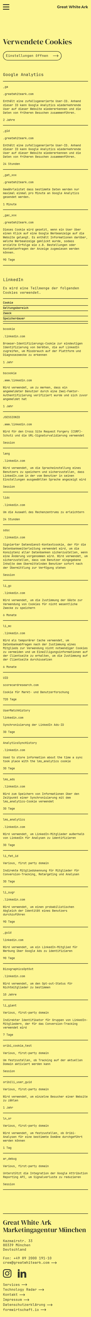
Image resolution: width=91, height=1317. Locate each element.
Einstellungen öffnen (27, 55)
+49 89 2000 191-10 (33, 1258)
